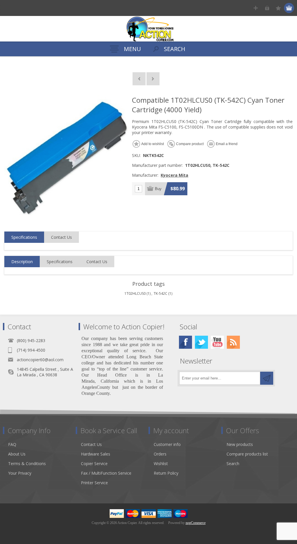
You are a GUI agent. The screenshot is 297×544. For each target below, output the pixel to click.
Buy (158, 189)
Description (22, 261)
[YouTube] (217, 342)
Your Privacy (19, 473)
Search (233, 463)
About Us (17, 454)
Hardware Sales (95, 454)
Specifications (24, 237)
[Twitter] (201, 342)
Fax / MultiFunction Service (106, 473)
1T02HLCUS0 (135, 293)
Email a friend (227, 144)
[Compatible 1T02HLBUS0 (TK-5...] (139, 78)
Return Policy (166, 473)
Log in (267, 8)
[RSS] (233, 342)
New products (240, 444)
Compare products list (247, 454)
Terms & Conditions (27, 463)
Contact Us (61, 237)
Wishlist (161, 463)
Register (256, 8)
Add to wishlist (152, 144)
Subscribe (266, 378)
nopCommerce (196, 523)
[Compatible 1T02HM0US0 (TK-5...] (153, 78)
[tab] (24, 237)
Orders (160, 454)
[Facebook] (185, 342)
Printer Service (94, 482)
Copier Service (94, 463)
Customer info (167, 444)
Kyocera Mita (174, 175)
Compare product (190, 144)
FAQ (12, 444)
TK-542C (160, 293)
